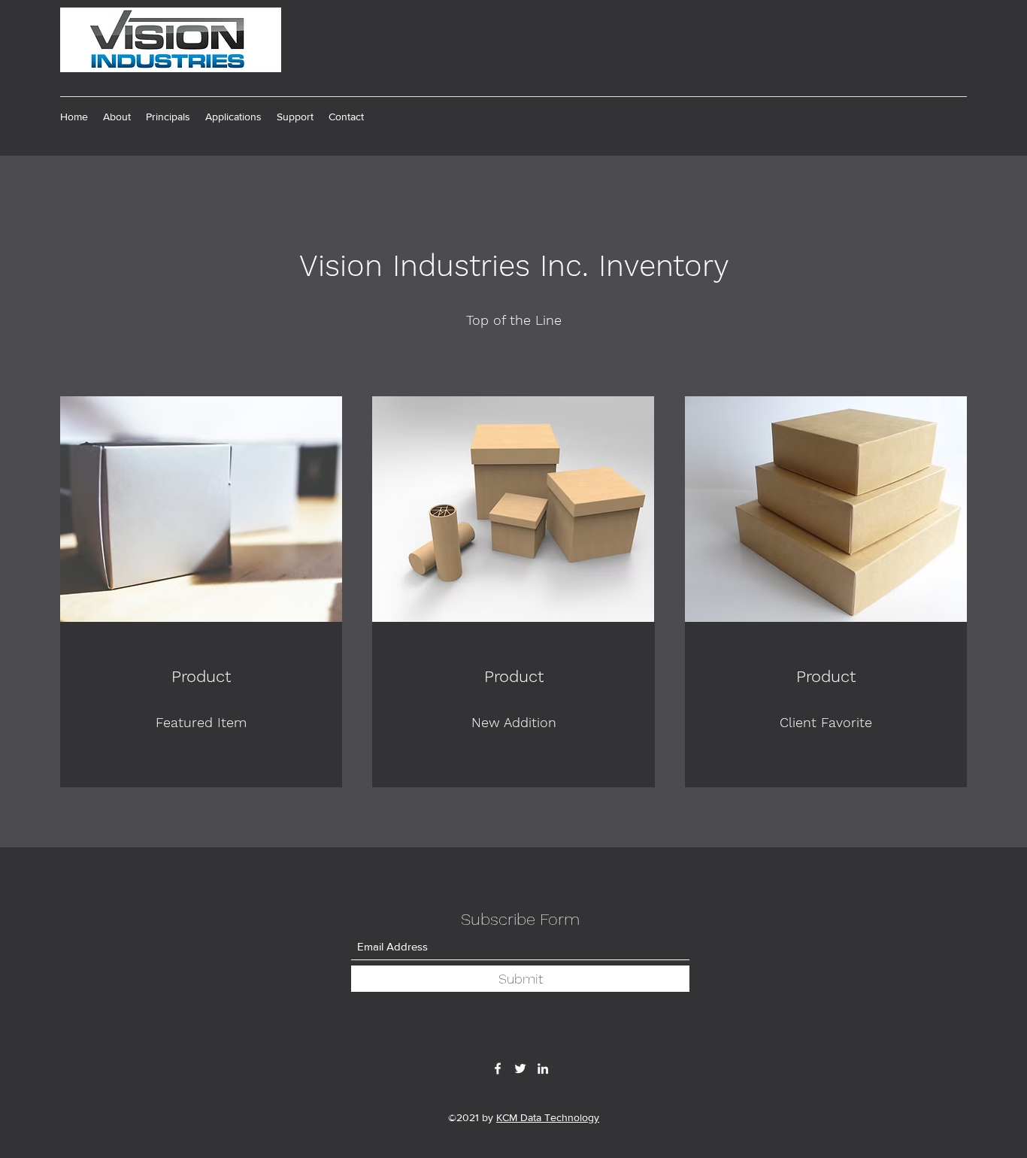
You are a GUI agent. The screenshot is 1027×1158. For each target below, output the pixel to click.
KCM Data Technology (547, 1117)
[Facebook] (497, 1068)
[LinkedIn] (542, 1068)
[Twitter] (520, 1068)
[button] (168, 116)
